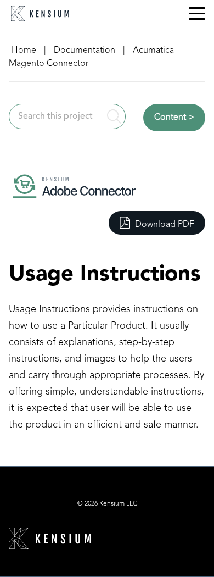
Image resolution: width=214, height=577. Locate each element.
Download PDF (163, 224)
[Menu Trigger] (197, 13)
